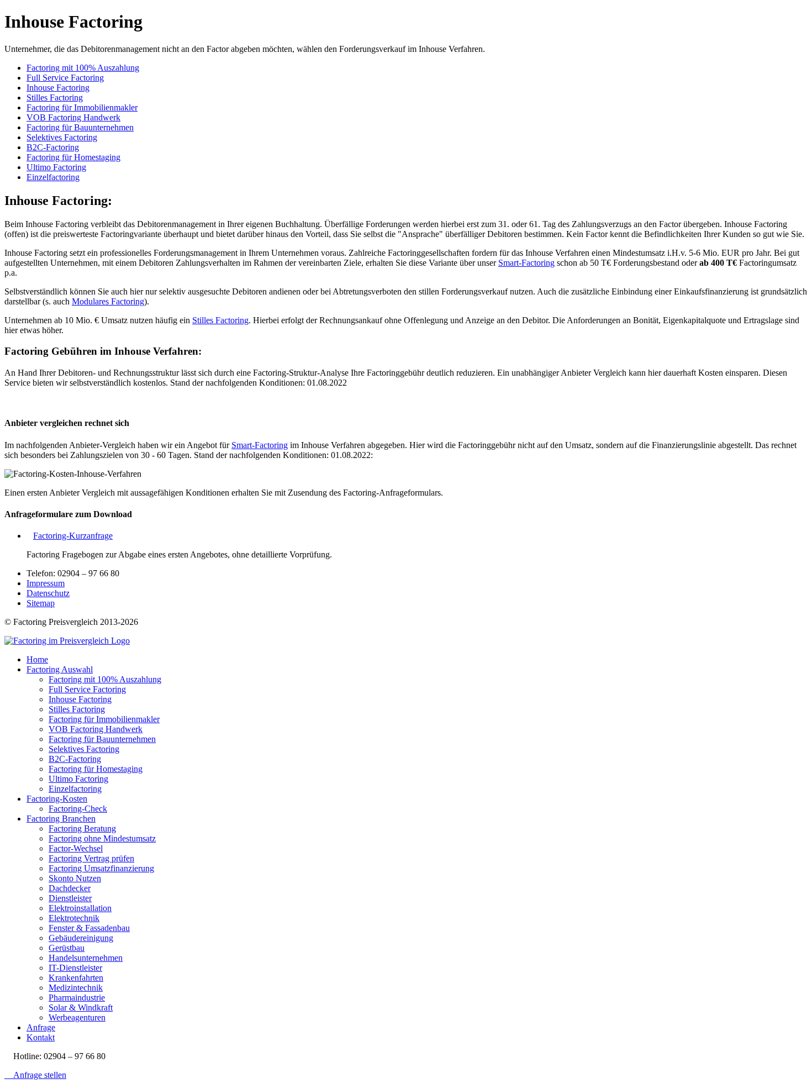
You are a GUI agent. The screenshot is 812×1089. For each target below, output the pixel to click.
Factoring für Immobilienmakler (82, 107)
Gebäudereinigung (81, 938)
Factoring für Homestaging (73, 157)
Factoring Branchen (61, 818)
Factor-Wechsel (76, 848)
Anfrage (41, 1027)
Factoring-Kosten (57, 798)
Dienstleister (70, 898)
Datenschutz (48, 593)
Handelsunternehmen (86, 957)
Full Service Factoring (65, 77)
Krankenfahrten (76, 977)
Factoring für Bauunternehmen (80, 127)
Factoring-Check (78, 808)
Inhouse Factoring (58, 87)
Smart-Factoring (526, 262)
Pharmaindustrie (77, 997)
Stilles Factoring (55, 97)
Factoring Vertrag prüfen (91, 858)
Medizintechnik (76, 987)
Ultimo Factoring (56, 167)
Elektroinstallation (80, 908)
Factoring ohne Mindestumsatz (102, 838)
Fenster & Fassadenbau (89, 928)
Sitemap (41, 603)
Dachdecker (70, 888)
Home (37, 659)
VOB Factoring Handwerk (73, 117)
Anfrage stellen (38, 1075)
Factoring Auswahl (60, 669)
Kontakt (41, 1037)
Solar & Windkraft (81, 1007)
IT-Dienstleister (75, 967)
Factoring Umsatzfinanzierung (101, 868)
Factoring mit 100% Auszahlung (83, 67)
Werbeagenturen (77, 1017)
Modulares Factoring (108, 301)
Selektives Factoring (62, 137)
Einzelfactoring (53, 177)
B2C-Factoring (53, 147)
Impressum (46, 583)
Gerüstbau (67, 948)
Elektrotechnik (74, 918)
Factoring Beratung (82, 828)
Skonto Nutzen (75, 878)
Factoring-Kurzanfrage (73, 535)
